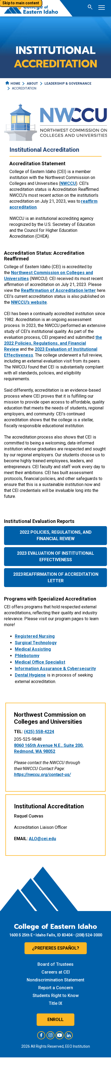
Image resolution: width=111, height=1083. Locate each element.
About (32, 83)
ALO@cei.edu (42, 838)
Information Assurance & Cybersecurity (55, 668)
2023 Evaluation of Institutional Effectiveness (55, 556)
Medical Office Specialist (40, 662)
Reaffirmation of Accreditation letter (58, 290)
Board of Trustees (55, 964)
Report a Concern (55, 987)
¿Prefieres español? (55, 948)
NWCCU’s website (29, 302)
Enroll (55, 1019)
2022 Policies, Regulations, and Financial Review (56, 535)
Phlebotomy (27, 655)
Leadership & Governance (67, 83)
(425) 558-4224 (39, 731)
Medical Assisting (33, 649)
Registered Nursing (35, 636)
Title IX (55, 1003)
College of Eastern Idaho (55, 927)
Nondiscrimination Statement (55, 979)
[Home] (31, 8)
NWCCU (68, 183)
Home (15, 83)
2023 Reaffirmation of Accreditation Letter (55, 577)
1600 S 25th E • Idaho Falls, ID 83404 (40, 935)
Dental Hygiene (30, 675)
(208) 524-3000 (88, 935)
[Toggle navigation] (101, 8)
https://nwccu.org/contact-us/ (42, 774)
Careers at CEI (55, 972)
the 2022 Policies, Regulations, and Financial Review (53, 343)
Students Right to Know (56, 995)
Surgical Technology (36, 642)
